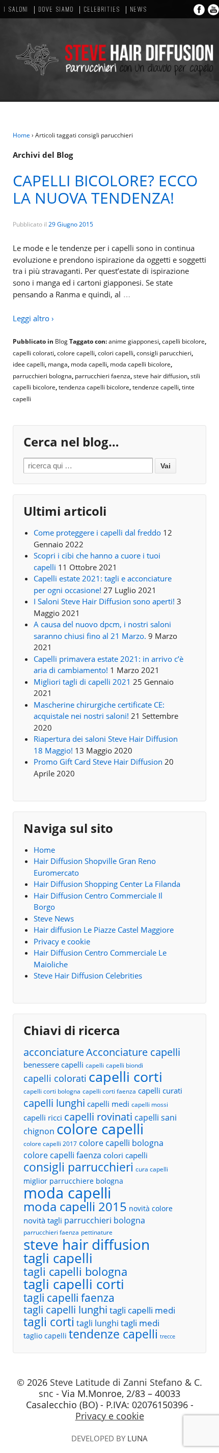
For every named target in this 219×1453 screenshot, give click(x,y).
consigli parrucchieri (78, 1167)
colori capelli (115, 353)
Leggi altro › (33, 318)
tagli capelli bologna (75, 1272)
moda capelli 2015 (75, 1207)
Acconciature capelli (133, 1052)
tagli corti (48, 1322)
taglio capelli (45, 1335)
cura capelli (151, 1169)
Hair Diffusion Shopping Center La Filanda (107, 884)
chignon (38, 1131)
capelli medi (108, 1104)
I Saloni (16, 10)
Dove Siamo (56, 10)
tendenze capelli (155, 387)
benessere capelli (53, 1064)
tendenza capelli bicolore (94, 387)
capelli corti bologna (51, 1091)
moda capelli (89, 364)
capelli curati (160, 1090)
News (138, 10)
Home (21, 135)
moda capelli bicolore (140, 364)
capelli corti (125, 1077)
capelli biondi (124, 1065)
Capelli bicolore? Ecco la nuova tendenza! (105, 189)
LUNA (137, 1438)
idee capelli (29, 364)
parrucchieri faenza (102, 376)
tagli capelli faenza (69, 1298)
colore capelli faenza (62, 1155)
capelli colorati (33, 353)
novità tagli (42, 1220)
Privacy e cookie (62, 941)
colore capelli (76, 353)
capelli (95, 1065)
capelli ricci (42, 1117)
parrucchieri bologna (42, 376)
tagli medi (140, 1323)
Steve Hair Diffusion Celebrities (88, 975)
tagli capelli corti (73, 1284)
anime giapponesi (133, 341)
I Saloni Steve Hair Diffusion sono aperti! (104, 601)
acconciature (53, 1052)
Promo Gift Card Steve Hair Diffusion (98, 762)
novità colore (151, 1208)
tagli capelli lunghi (65, 1310)
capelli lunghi (54, 1103)
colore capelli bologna (121, 1143)
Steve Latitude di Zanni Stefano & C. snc (120, 1388)
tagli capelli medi (142, 1310)
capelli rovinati (98, 1117)
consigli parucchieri (163, 353)
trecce (167, 1336)
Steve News (54, 918)
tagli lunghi (97, 1323)
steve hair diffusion (160, 376)
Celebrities (102, 10)
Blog (61, 341)
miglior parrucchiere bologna (73, 1181)
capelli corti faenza (109, 1091)
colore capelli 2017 (50, 1143)
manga (58, 364)
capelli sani (155, 1117)
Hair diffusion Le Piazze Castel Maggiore (104, 930)
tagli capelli (58, 1258)
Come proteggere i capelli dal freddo (97, 532)
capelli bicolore (183, 341)
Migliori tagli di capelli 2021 (82, 682)
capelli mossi (149, 1104)
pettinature (97, 1232)
